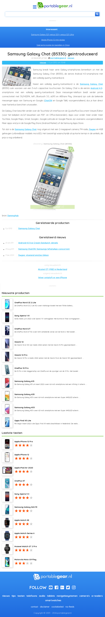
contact (34, 606)
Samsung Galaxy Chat (91, 84)
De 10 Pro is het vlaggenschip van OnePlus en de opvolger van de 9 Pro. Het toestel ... (47, 369)
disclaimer (45, 606)
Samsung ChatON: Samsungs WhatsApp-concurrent (38, 249)
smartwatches (53, 600)
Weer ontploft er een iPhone (52, 277)
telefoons (32, 595)
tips (14, 595)
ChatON (48, 100)
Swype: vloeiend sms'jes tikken (27, 255)
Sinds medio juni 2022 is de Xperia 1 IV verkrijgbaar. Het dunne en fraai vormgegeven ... (47, 317)
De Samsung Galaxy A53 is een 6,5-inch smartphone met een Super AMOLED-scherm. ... (47, 408)
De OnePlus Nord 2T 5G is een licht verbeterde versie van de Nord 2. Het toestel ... (45, 330)
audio (42, 595)
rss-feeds (69, 606)
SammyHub (13, 215)
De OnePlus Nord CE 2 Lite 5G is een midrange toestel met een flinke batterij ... (44, 303)
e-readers (97, 595)
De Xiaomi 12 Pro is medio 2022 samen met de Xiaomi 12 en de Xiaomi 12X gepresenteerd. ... (49, 356)
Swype (92, 129)
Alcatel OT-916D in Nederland (52, 269)
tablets (51, 595)
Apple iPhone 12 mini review (53, 40)
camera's (84, 595)
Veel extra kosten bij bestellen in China (53, 45)
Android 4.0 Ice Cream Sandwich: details (32, 243)
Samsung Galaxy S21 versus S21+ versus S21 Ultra (52, 34)
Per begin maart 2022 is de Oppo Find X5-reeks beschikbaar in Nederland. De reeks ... (46, 421)
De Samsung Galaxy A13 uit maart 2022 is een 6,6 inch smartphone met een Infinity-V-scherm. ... (50, 382)
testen (21, 595)
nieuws (70, 58)
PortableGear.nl (58, 58)
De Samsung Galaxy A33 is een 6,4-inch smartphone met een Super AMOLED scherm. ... (47, 395)
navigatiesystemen (67, 595)
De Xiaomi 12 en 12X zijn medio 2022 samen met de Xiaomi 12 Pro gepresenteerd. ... (45, 343)
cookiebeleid (57, 606)
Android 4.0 (96, 88)
